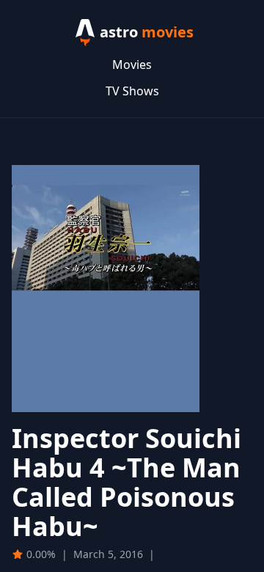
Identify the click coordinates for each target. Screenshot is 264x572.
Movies (132, 64)
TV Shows (132, 91)
